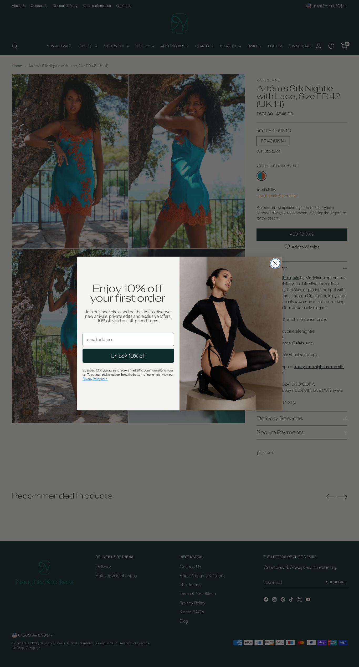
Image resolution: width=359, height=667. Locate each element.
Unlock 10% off (128, 355)
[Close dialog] (275, 263)
